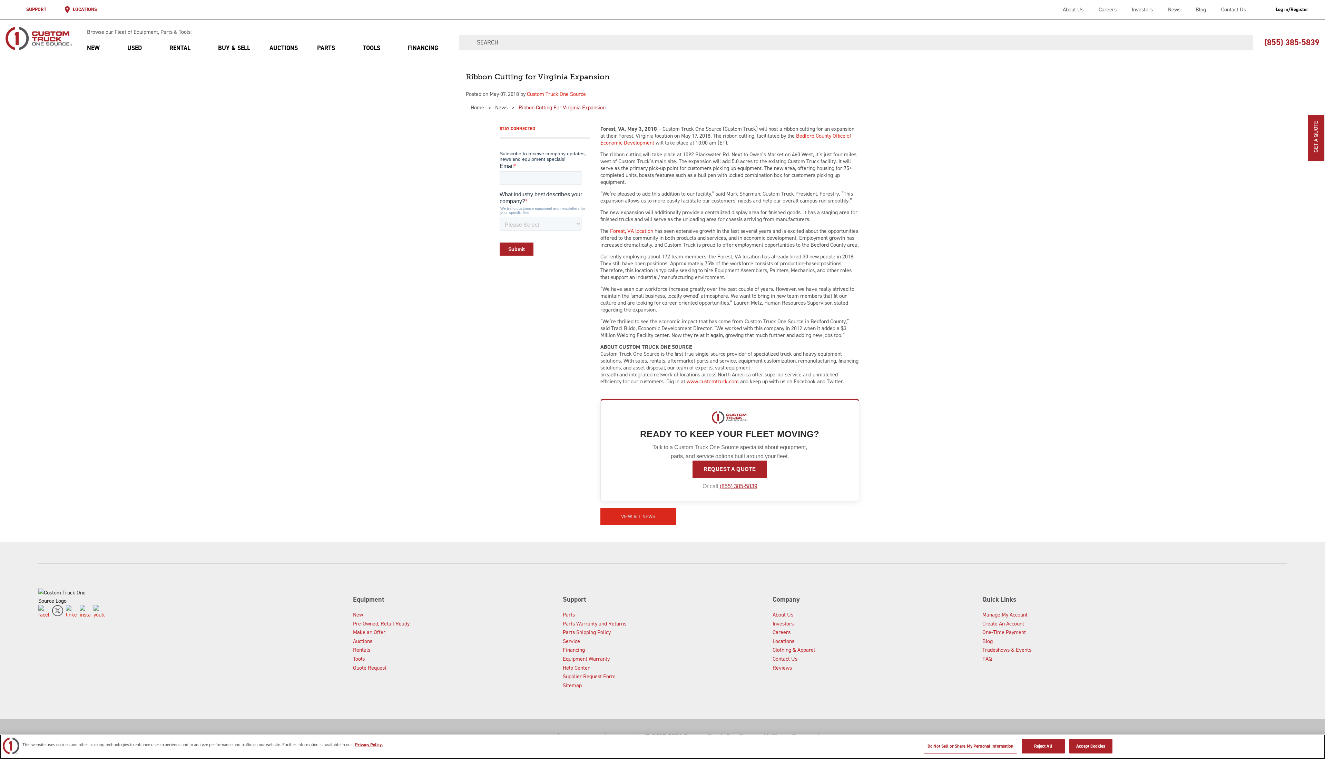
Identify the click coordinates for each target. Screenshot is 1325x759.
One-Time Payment (1004, 632)
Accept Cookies (1090, 746)
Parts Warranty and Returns (594, 623)
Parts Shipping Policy (587, 632)
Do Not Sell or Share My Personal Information (970, 746)
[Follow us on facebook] (43, 612)
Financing (423, 48)
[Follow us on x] (57, 612)
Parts (326, 48)
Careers (1108, 9)
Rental (179, 48)
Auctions (283, 48)
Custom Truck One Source (556, 94)
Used (134, 48)
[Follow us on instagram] (85, 612)
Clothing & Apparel (794, 649)
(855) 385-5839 (738, 486)
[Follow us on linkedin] (71, 612)
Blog (1201, 9)
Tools (371, 48)
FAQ (987, 658)
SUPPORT (36, 9)
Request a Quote (730, 469)
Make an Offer (369, 632)
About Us (1073, 9)
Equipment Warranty (586, 658)
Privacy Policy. (369, 745)
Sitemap (572, 685)
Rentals (361, 649)
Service (571, 641)
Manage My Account (1005, 614)
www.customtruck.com (713, 381)
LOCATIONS (85, 9)
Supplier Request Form (589, 676)
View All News (638, 516)
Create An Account (1003, 623)
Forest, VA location (631, 231)
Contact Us (1233, 9)
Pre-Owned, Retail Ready (381, 623)
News (1174, 9)
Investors (1142, 9)
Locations (783, 641)
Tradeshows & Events (1006, 649)
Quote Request (369, 667)
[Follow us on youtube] (99, 612)
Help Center (576, 667)
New (93, 48)
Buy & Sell (234, 48)
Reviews (782, 667)
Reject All (1043, 746)
